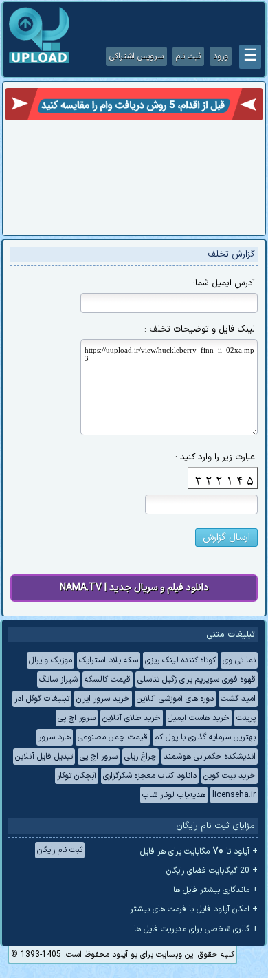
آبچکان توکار (76, 776)
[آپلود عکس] (39, 62)
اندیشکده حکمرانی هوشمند (210, 756)
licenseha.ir (234, 795)
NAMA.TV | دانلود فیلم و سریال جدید (134, 587)
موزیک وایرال (50, 660)
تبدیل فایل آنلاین (44, 756)
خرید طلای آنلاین (131, 718)
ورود (220, 56)
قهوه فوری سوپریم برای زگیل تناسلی (196, 679)
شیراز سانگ (58, 679)
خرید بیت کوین (229, 776)
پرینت (246, 718)
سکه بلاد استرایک (108, 660)
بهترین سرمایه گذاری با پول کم (205, 737)
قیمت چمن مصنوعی (113, 737)
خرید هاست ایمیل (199, 718)
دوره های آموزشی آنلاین (175, 699)
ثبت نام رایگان (59, 850)
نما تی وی (239, 660)
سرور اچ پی (77, 718)
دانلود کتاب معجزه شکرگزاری (150, 776)
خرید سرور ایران (103, 699)
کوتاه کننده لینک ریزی (180, 660)
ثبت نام (188, 56)
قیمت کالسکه (108, 679)
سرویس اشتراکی (136, 56)
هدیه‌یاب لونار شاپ (173, 795)
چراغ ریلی (140, 756)
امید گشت (238, 699)
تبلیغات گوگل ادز (41, 699)
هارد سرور (54, 737)
